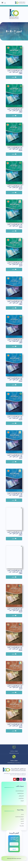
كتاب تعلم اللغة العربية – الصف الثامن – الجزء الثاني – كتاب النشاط (14, 418)
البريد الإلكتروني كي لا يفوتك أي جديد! (14, 839)
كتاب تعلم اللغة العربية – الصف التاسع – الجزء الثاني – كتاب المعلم (14, 726)
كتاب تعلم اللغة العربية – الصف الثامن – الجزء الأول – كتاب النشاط (14, 379)
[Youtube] (14, 779)
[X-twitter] (17, 779)
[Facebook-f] (24, 779)
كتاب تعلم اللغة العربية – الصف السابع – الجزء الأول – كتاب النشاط (14, 149)
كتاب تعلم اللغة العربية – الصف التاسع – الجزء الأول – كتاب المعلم (14, 687)
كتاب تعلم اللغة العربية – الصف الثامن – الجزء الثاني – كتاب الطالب (14, 341)
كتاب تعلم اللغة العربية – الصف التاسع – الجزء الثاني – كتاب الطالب (14, 572)
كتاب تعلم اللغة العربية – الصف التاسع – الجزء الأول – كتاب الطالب (14, 533)
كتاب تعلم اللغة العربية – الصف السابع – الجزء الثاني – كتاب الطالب (14, 110)
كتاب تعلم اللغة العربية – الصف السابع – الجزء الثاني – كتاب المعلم (14, 264)
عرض (13, 77)
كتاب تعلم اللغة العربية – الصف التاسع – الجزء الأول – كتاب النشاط (14, 610)
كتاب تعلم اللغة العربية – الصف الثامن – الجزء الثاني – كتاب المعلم (14, 495)
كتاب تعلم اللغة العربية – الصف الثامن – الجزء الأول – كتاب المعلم (14, 456)
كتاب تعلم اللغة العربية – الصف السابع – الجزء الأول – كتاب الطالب (14, 72)
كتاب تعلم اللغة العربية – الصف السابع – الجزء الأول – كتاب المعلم (14, 226)
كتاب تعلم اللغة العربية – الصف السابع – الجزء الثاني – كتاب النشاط (14, 187)
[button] (2, 3)
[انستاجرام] (21, 779)
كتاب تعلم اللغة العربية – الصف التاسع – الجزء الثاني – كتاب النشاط (14, 649)
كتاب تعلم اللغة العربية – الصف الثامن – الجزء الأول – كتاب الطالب (14, 303)
